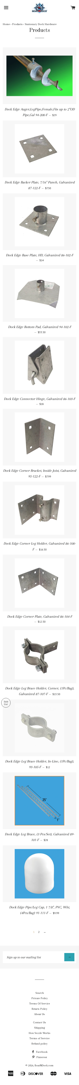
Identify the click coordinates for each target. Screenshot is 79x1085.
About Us (39, 1014)
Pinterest (41, 1057)
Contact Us (39, 1022)
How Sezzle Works (39, 1033)
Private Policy (39, 998)
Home (6, 24)
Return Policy (39, 1008)
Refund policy (39, 1043)
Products (17, 24)
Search (39, 993)
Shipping (39, 1027)
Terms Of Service (39, 1003)
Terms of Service (39, 1038)
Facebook (41, 1052)
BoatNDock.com (44, 1065)
